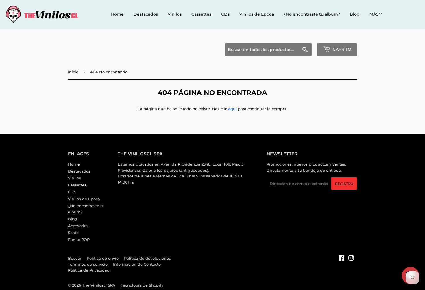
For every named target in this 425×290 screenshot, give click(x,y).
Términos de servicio (88, 264)
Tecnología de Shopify (142, 285)
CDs (225, 14)
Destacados (146, 14)
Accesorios (78, 225)
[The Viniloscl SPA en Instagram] (351, 259)
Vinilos (175, 14)
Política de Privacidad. (89, 270)
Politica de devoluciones (147, 258)
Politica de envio (103, 258)
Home (117, 14)
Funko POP (79, 239)
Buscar (74, 258)
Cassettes (201, 14)
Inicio (73, 72)
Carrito (341, 49)
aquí (232, 108)
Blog (355, 14)
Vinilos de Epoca (256, 14)
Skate (73, 232)
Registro (344, 184)
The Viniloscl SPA (98, 285)
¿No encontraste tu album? (312, 14)
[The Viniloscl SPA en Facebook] (341, 259)
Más (374, 14)
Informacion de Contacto (137, 264)
